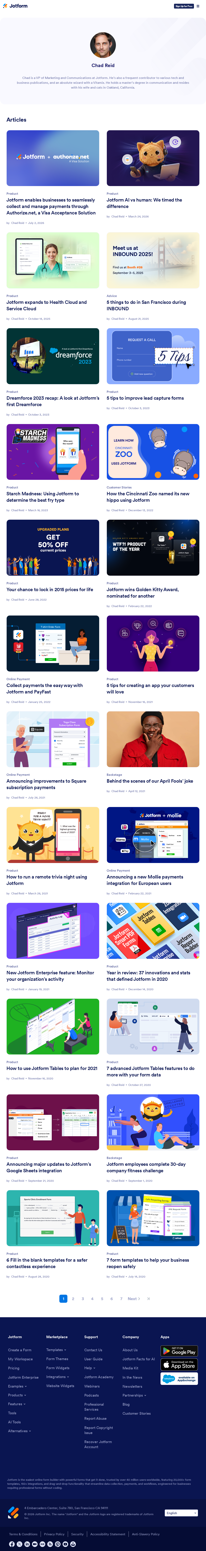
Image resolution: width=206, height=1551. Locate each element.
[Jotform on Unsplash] (73, 1544)
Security (77, 1534)
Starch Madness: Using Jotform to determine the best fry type (42, 496)
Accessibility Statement (107, 1534)
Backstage (114, 775)
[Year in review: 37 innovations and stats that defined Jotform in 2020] (153, 931)
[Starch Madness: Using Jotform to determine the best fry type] (52, 452)
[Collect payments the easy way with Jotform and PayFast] (52, 643)
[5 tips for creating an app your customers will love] (153, 643)
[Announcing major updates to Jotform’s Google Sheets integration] (52, 1122)
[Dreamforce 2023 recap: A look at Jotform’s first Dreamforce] (52, 356)
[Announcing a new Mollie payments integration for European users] (153, 835)
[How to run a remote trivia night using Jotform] (52, 835)
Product (12, 193)
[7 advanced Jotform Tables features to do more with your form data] (153, 1026)
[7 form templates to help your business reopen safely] (153, 1218)
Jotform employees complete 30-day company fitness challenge (146, 1167)
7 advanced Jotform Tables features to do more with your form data (151, 1071)
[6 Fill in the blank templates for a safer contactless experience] (52, 1218)
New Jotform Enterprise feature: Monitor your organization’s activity (50, 976)
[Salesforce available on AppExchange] (179, 1378)
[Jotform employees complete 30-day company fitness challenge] (153, 1122)
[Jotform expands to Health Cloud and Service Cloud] (52, 260)
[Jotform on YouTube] (65, 1544)
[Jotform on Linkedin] (27, 1544)
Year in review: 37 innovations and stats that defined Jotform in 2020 (148, 976)
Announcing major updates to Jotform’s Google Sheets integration (48, 1167)
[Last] (148, 1299)
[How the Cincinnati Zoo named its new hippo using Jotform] (153, 452)
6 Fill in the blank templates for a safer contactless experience (46, 1263)
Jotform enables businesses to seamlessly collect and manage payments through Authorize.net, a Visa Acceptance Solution (51, 206)
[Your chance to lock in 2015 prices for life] (52, 547)
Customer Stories (119, 487)
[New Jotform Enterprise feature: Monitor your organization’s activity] (52, 931)
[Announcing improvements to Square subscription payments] (52, 739)
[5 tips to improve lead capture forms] (153, 356)
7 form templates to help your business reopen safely (148, 1263)
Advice (112, 296)
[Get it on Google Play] (179, 1351)
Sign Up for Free (184, 6)
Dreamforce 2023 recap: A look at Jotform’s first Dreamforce (52, 401)
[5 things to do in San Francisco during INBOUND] (153, 260)
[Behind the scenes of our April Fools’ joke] (153, 739)
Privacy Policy (54, 1534)
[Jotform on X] (19, 1544)
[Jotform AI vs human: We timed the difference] (153, 158)
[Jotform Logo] (15, 6)
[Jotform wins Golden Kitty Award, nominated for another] (153, 547)
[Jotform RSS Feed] (50, 1544)
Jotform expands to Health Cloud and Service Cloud (46, 305)
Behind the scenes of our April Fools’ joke (150, 781)
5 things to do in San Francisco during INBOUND (146, 305)
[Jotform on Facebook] (12, 1544)
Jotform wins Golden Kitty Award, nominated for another (143, 592)
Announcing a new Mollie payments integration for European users (145, 880)
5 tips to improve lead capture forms (145, 398)
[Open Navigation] (198, 6)
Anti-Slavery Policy (146, 1534)
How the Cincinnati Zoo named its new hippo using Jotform (148, 496)
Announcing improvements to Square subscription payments (46, 784)
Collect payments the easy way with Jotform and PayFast (44, 688)
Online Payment (18, 679)
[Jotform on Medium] (35, 1544)
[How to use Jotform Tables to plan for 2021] (52, 1026)
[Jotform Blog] (42, 1544)
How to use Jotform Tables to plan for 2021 (51, 1068)
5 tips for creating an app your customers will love (150, 688)
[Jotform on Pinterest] (58, 1544)
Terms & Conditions (23, 1534)
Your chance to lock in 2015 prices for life (49, 589)
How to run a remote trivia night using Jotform (46, 880)
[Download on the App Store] (179, 1364)
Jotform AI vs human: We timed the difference (144, 203)
